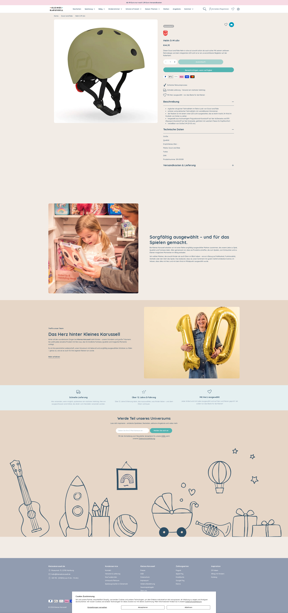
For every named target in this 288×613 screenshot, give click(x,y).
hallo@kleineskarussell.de (60, 574)
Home (56, 16)
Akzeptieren (143, 607)
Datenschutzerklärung (193, 602)
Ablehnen (188, 607)
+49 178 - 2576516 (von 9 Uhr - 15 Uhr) (64, 578)
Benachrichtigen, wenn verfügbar (198, 70)
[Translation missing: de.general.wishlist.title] (233, 9)
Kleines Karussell (60, 607)
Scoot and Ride (67, 16)
